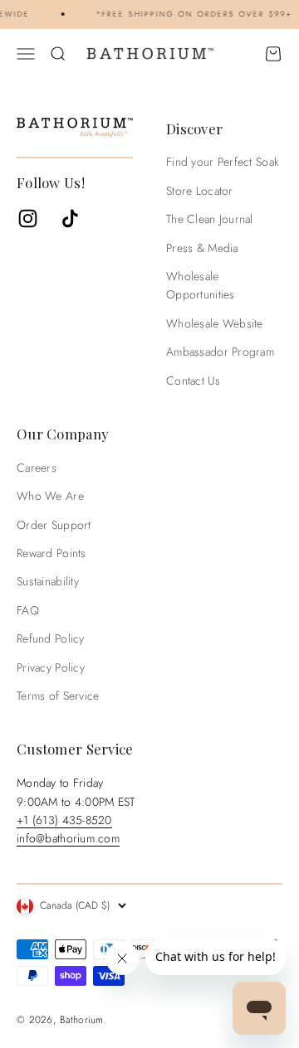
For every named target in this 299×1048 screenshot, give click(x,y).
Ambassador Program (220, 351)
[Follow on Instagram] (28, 218)
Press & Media (202, 248)
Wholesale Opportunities (200, 285)
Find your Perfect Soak (222, 161)
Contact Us (193, 380)
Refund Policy (51, 638)
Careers (36, 467)
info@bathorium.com (68, 838)
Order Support (54, 525)
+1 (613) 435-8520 (64, 820)
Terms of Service (58, 695)
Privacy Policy (51, 667)
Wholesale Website (214, 323)
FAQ (28, 610)
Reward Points (51, 553)
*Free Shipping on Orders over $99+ (193, 13)
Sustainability (48, 581)
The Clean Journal (209, 219)
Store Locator (199, 190)
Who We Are (50, 496)
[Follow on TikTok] (70, 218)
